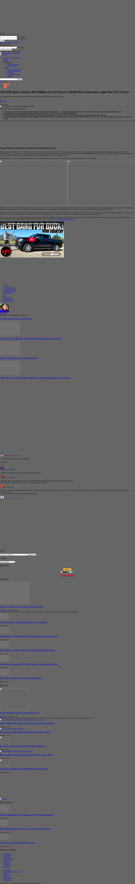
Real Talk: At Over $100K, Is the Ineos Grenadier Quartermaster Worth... (28, 650)
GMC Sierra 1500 (9, 299)
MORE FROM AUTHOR (23, 319)
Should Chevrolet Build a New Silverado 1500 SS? (19, 358)
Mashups (10, 76)
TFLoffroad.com (8, 878)
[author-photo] (4, 312)
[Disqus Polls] (67, 428)
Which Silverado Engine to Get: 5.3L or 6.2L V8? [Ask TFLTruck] (25, 829)
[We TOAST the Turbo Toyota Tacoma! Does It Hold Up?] (4, 674)
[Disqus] (67, 475)
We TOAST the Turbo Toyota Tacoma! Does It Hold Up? (21, 678)
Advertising (7, 870)
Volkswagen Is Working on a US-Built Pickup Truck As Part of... (24, 769)
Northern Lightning (13, 64)
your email (20, 47)
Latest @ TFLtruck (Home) (12, 58)
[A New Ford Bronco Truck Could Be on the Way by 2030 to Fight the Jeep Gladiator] (15, 709)
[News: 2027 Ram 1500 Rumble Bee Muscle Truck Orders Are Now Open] (12, 728)
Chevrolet (6, 84)
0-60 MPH (10, 72)
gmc (5, 296)
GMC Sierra (7, 298)
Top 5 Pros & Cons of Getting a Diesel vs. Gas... (18, 843)
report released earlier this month (65, 219)
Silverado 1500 (8, 301)
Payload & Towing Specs (14, 69)
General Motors (8, 293)
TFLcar (6, 59)
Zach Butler (3, 101)
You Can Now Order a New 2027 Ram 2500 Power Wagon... (23, 746)
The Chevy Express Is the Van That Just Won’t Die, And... (22, 607)
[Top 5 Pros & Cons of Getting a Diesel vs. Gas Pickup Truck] (4, 839)
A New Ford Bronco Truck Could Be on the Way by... (20, 713)
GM (5, 294)
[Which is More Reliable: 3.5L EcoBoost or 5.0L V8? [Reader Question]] (4, 811)
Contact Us (7, 875)
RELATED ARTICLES (7, 319)
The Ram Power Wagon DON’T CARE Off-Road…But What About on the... (29, 664)
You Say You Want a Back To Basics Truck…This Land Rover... (24, 622)
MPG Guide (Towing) (13, 71)
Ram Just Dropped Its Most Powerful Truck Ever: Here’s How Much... (26, 755)
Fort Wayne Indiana (9, 291)
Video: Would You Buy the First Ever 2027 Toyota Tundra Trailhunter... (27, 723)
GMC (5, 86)
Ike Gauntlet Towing (13, 74)
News (5, 87)
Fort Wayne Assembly (10, 289)
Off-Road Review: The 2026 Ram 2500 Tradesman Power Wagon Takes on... (29, 636)
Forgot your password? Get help (9, 42)
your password (21, 38)
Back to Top (7, 880)
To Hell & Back (12, 66)
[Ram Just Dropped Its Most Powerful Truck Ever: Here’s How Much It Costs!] (16, 751)
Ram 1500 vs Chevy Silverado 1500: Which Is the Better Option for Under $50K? (31, 339)
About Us (6, 873)
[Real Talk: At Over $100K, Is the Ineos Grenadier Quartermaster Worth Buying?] (4, 646)
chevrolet (6, 286)
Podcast (6, 61)
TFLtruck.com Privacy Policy (12, 871)
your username (21, 37)
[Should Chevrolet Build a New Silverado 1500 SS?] (10, 354)
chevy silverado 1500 (10, 288)
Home (2, 81)
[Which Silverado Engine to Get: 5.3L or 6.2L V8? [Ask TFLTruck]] (4, 825)
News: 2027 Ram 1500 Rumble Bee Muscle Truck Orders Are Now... (25, 732)
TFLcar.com (7, 876)
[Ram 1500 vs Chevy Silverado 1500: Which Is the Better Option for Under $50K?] (10, 335)
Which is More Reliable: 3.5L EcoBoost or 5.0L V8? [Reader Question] (26, 815)
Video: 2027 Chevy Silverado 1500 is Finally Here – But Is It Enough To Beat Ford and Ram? (35, 378)
